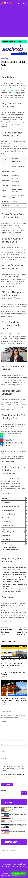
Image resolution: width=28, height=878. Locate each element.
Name (3, 744)
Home (4, 864)
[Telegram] (1, 437)
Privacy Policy (16, 864)
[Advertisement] (14, 21)
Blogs (9, 864)
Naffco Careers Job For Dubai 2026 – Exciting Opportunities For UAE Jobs (17, 814)
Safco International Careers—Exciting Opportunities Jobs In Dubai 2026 (17, 830)
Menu (24, 3)
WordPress (11, 875)
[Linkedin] (1, 443)
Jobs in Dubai (10, 90)
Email (3, 751)
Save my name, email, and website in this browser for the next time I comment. (13, 768)
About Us (15, 866)
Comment (4, 721)
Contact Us (22, 866)
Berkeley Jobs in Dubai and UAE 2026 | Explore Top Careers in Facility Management (18, 826)
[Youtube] (1, 440)
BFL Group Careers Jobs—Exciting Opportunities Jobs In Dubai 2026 (11, 664)
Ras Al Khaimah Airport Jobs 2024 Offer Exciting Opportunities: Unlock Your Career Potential (14, 700)
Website (3, 758)
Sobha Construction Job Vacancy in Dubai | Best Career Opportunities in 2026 (17, 820)
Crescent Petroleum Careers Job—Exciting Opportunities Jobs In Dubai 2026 (17, 809)
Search (3, 790)
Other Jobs (4, 58)
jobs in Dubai (22, 250)
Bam (19, 875)
